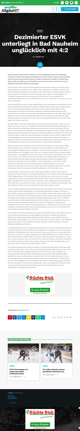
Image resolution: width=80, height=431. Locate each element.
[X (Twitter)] (62, 2)
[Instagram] (71, 2)
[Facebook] (76, 2)
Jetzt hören (70, 9)
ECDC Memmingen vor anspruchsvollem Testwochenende (19, 371)
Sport (40, 31)
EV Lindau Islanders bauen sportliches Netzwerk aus (54, 370)
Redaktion (25, 310)
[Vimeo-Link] (10, 9)
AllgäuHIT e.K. (18, 393)
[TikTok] (67, 2)
